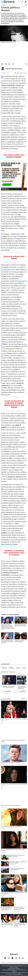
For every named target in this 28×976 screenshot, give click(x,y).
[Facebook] (5, 958)
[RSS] (19, 958)
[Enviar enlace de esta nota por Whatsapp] (9, 64)
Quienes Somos (10, 962)
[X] (8, 958)
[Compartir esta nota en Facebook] (2, 64)
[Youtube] (12, 958)
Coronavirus (11, 667)
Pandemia (4, 667)
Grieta (24, 667)
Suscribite (7, 184)
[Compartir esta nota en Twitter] (6, 64)
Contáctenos (16, 962)
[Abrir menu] (2, 2)
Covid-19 (15, 236)
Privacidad (21, 962)
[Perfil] (14, 954)
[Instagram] (16, 958)
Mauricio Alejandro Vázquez (14, 68)
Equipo (25, 962)
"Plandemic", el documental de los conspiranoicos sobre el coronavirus (14, 553)
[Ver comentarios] (26, 5)
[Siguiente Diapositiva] (26, 683)
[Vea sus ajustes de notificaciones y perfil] (25, 1)
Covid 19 (18, 667)
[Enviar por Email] (13, 64)
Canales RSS (3, 962)
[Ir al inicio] (9, 1)
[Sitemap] (23, 958)
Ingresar (22, 1)
